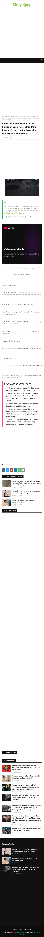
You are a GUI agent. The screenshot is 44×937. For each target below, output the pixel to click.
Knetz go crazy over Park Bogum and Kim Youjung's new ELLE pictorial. (26, 777)
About (20, 929)
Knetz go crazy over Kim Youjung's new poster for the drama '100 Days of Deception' (25, 797)
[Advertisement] (22, 34)
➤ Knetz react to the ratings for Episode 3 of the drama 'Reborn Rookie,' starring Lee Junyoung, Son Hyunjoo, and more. (22, 421)
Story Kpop (22, 5)
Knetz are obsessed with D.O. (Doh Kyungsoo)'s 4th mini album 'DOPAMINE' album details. (26, 768)
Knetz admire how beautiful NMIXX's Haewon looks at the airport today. (26, 492)
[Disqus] (22, 541)
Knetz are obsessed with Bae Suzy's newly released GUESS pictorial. (26, 829)
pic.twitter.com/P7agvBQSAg (14, 213)
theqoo (22, 277)
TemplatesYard (19, 932)
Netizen (9, 116)
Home (4, 116)
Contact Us (27, 929)
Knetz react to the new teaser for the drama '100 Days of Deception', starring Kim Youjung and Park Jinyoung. (26, 483)
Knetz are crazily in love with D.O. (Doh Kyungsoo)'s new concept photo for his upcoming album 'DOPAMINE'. (25, 787)
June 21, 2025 (24, 217)
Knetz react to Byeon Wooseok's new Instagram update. (24, 501)
